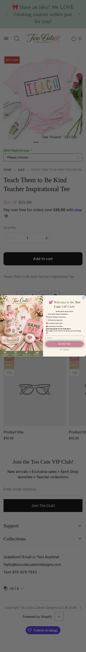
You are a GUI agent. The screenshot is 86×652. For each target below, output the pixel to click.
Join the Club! (64, 344)
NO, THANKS (64, 350)
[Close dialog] (83, 297)
